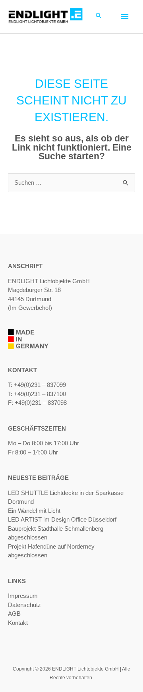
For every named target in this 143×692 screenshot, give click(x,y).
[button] (99, 16)
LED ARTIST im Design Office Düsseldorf (62, 519)
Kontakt (18, 622)
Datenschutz (24, 604)
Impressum (23, 595)
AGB (14, 613)
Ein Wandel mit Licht (34, 510)
